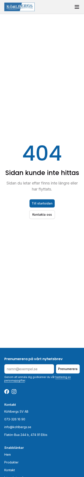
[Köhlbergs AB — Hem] (19, 7)
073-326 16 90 (14, 419)
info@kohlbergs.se (17, 427)
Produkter (11, 462)
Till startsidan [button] (42, 203)
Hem (7, 454)
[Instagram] (14, 391)
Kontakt (9, 470)
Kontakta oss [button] (42, 214)
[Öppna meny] (77, 7)
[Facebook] (6, 391)
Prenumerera (68, 369)
